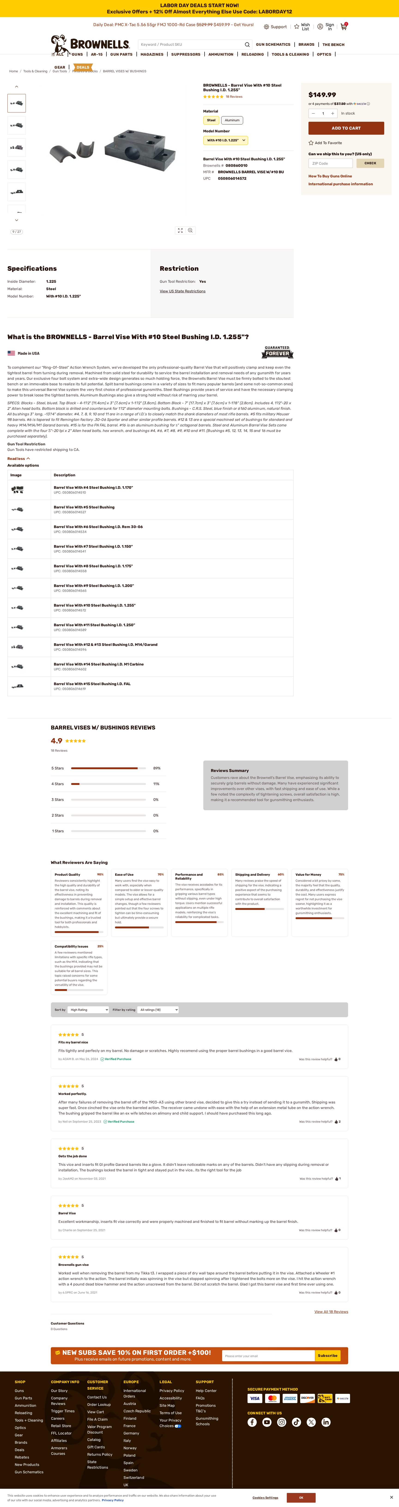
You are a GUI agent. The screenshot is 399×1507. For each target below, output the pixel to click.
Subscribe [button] (328, 1355)
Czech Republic (137, 1411)
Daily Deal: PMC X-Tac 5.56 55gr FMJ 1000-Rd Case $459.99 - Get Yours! (174, 24)
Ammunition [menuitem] (221, 54)
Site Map (167, 1405)
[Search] (247, 44)
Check (370, 163)
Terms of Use (171, 1413)
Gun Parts (23, 1398)
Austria (130, 1403)
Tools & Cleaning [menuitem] (290, 54)
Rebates (22, 1457)
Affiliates (59, 1440)
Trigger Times (63, 1411)
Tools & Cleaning (35, 71)
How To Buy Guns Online (330, 176)
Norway (130, 1448)
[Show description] (18, 458)
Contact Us (97, 1397)
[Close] (392, 1497)
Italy (127, 1440)
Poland (130, 1455)
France (130, 1426)
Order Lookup (99, 1404)
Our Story (59, 1391)
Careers (58, 1418)
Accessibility (171, 1398)
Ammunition (25, 1405)
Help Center (206, 1391)
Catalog (94, 1439)
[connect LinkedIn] (326, 1422)
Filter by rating (124, 1010)
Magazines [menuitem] (152, 54)
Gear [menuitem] (59, 67)
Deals (19, 1450)
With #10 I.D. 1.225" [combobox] (223, 140)
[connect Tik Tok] (296, 1422)
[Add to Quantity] (332, 113)
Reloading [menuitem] (253, 54)
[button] (325, 27)
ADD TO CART (346, 128)
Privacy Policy (172, 1391)
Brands (21, 1442)
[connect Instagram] (281, 1422)
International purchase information (340, 184)
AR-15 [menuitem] (97, 54)
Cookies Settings (265, 1498)
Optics (20, 1427)
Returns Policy (99, 1454)
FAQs (200, 1398)
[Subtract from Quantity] (313, 113)
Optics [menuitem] (324, 54)
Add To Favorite (328, 143)
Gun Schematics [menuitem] (273, 44)
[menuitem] (59, 54)
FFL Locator (61, 1433)
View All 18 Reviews (331, 1312)
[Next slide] (16, 220)
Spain (129, 1463)
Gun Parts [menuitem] (121, 54)
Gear (19, 1435)
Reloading (23, 1413)
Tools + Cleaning (29, 1420)
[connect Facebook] (252, 1422)
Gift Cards (96, 1447)
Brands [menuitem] (307, 44)
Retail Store (61, 1426)
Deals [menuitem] (83, 67)
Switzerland (134, 1477)
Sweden (131, 1470)
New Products (27, 1464)
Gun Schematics (29, 1472)
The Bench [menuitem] (334, 45)
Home (13, 71)
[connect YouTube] (267, 1422)
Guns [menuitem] (77, 54)
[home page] (90, 44)
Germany (131, 1433)
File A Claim (97, 1419)
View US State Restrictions (183, 291)
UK (126, 1485)
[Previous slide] (16, 86)
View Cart (95, 1412)
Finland (130, 1418)
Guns (19, 1391)
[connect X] (311, 1422)
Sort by (60, 1010)
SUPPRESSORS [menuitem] (186, 54)
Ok (301, 1498)
